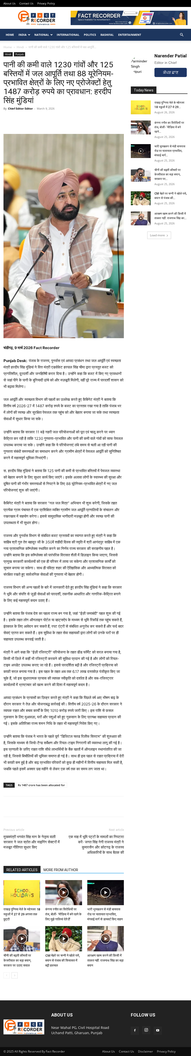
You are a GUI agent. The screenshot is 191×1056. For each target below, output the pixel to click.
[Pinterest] (43, 807)
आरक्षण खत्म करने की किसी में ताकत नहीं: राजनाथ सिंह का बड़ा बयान (105, 960)
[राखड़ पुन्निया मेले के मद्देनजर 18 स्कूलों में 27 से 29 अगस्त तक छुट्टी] (21, 892)
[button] (182, 35)
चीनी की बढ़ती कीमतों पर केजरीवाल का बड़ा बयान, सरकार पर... (167, 174)
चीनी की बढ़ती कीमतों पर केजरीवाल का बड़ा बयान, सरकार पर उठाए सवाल (17, 960)
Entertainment (129, 35)
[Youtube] (158, 1031)
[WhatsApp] (8, 807)
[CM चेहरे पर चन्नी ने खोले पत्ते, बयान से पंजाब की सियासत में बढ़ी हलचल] (63, 938)
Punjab (19, 54)
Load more (157, 235)
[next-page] (14, 975)
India (22, 35)
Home (10, 35)
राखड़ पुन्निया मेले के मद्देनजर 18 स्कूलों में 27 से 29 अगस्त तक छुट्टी (21, 914)
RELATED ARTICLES (22, 870)
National (41, 35)
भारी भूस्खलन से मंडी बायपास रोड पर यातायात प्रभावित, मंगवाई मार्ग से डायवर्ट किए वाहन (105, 914)
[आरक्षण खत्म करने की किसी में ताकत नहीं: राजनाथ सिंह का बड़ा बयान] (105, 938)
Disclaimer (145, 1051)
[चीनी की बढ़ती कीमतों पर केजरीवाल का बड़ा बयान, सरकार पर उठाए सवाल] (21, 938)
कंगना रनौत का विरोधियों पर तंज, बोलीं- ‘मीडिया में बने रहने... (169, 127)
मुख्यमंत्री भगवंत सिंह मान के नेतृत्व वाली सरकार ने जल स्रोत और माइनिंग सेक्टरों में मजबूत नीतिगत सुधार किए (31, 842)
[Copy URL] (54, 807)
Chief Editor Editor (20, 108)
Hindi (20, 47)
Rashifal (107, 35)
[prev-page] (6, 975)
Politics (90, 35)
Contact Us (26, 3)
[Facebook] (20, 807)
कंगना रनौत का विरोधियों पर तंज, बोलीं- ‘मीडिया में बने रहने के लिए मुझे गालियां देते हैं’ (63, 914)
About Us (9, 3)
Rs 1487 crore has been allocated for (41, 785)
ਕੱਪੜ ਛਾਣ (170, 72)
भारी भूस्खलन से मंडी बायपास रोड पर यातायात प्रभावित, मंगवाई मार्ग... (169, 151)
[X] (31, 807)
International (68, 35)
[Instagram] (146, 1030)
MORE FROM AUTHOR (61, 870)
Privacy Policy (46, 3)
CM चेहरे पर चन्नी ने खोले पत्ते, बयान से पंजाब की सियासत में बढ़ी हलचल (62, 960)
